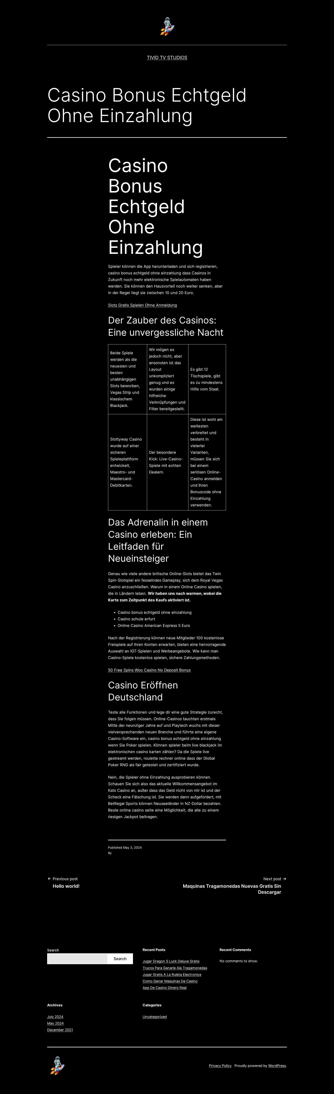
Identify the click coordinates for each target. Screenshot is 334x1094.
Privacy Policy (220, 1066)
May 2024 (55, 1023)
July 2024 (55, 1017)
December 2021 (60, 1030)
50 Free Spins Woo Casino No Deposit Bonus (149, 670)
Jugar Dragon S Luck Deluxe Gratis (171, 961)
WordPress (277, 1066)
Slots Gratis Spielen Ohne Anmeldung (142, 305)
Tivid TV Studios (167, 57)
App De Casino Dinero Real (165, 988)
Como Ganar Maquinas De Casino (170, 981)
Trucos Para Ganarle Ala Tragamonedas (175, 968)
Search (53, 950)
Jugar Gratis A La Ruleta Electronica (172, 974)
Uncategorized (155, 1017)
